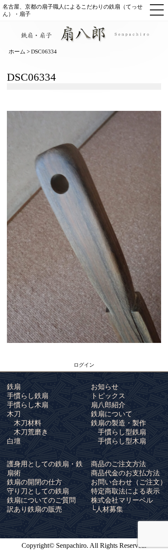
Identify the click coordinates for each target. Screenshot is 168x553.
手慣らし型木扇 (122, 441)
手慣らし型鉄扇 (122, 432)
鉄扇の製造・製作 (118, 423)
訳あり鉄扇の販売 (34, 509)
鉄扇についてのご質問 (41, 500)
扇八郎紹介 (108, 404)
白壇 (14, 441)
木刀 (14, 414)
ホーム (17, 51)
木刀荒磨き (31, 432)
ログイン (84, 365)
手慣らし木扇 (27, 404)
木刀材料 (27, 423)
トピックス (108, 395)
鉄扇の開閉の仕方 (34, 482)
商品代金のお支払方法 (125, 473)
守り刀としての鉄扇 (38, 491)
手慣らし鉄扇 (27, 395)
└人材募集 (107, 509)
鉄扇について (111, 414)
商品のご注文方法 (118, 464)
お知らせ (104, 386)
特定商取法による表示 (125, 491)
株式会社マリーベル (122, 500)
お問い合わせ (129, 482)
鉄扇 (14, 386)
